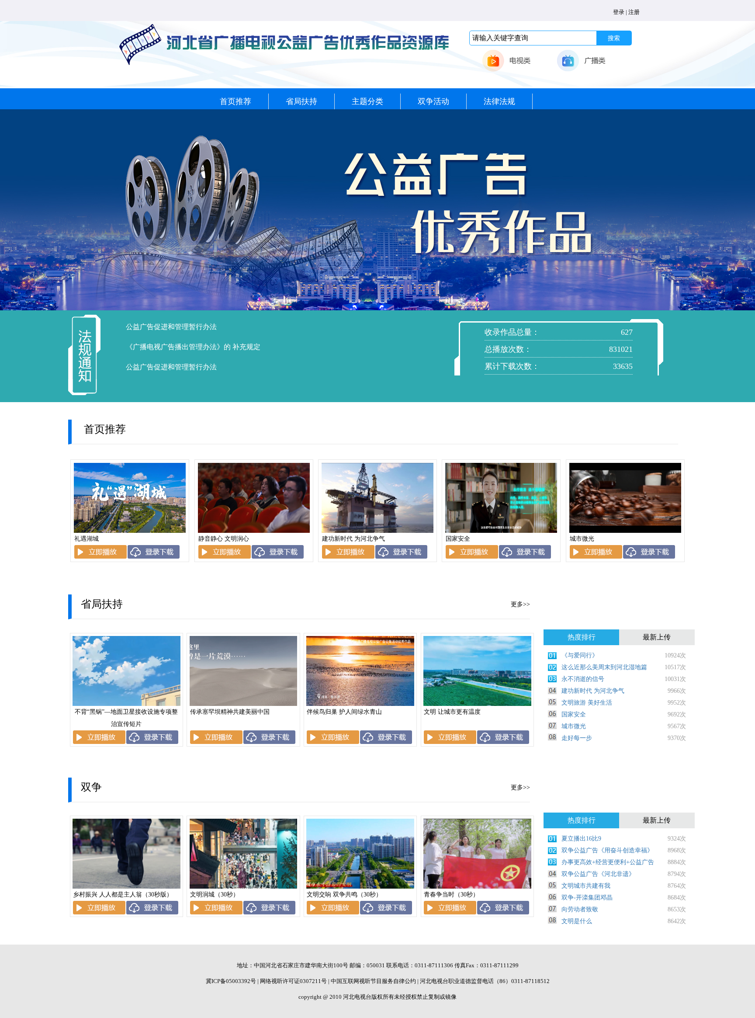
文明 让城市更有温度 (452, 712)
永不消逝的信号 (582, 679)
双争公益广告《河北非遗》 (598, 874)
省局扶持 (301, 101)
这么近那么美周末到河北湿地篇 (604, 667)
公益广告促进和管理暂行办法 (171, 326)
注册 (634, 12)
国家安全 (458, 538)
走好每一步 (576, 738)
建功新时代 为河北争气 (353, 538)
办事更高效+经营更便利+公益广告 (607, 862)
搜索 (614, 38)
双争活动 (433, 101)
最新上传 (657, 637)
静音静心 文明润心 (223, 538)
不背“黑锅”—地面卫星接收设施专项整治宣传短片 (126, 718)
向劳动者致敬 (579, 909)
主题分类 (367, 101)
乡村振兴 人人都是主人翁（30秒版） (123, 894)
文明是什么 (576, 921)
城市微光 (582, 538)
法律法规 (499, 101)
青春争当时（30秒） (451, 894)
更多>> (520, 604)
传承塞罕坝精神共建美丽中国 (230, 712)
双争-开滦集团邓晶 (587, 897)
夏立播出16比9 (581, 838)
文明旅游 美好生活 (586, 702)
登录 (618, 12)
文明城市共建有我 (585, 885)
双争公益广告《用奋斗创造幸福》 (607, 850)
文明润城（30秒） (214, 894)
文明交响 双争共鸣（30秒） (344, 894)
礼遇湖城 (86, 538)
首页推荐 (235, 101)
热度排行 (582, 637)
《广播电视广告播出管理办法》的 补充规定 (193, 347)
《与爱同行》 (579, 655)
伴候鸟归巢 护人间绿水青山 (344, 712)
